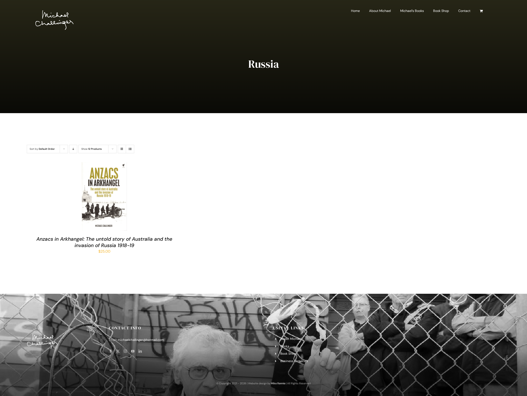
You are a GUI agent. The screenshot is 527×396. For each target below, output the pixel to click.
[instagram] (125, 351)
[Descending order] (73, 149)
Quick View (117, 197)
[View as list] (130, 149)
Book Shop (288, 354)
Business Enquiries (294, 361)
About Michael (290, 339)
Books (284, 346)
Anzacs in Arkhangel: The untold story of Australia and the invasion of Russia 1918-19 (104, 242)
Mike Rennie (278, 383)
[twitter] (118, 351)
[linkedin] (140, 351)
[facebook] (110, 351)
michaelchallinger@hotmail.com (141, 340)
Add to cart (93, 197)
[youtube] (132, 351)
